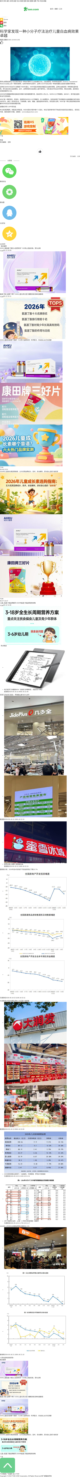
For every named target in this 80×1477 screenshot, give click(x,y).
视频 (24, 1)
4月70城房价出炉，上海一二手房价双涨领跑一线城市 (21, 1221)
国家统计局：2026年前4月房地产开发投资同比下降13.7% (19, 869)
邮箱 (44, 1)
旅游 (14, 1)
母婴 (21, 1)
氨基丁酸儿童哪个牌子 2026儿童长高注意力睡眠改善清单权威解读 (21, 294)
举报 (1, 140)
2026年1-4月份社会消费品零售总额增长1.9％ (14, 1226)
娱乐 (8, 1)
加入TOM (16, 1474)
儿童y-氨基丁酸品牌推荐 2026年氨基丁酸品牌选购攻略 (18, 603)
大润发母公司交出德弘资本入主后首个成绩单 (14, 1001)
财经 (28, 1)
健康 (31, 1)
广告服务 (9, 1474)
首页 (1, 1)
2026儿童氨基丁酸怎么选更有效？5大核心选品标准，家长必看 (20, 248)
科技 (41, 1)
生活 (18, 1)
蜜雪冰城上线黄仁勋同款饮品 (13, 864)
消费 (34, 1)
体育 (11, 1)
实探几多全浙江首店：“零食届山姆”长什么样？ (15, 695)
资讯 (4, 1)
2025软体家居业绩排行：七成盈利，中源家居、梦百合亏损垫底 (24, 1174)
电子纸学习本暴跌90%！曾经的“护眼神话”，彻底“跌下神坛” (23, 689)
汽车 (38, 1)
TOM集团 (3, 1474)
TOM (1, 251)
